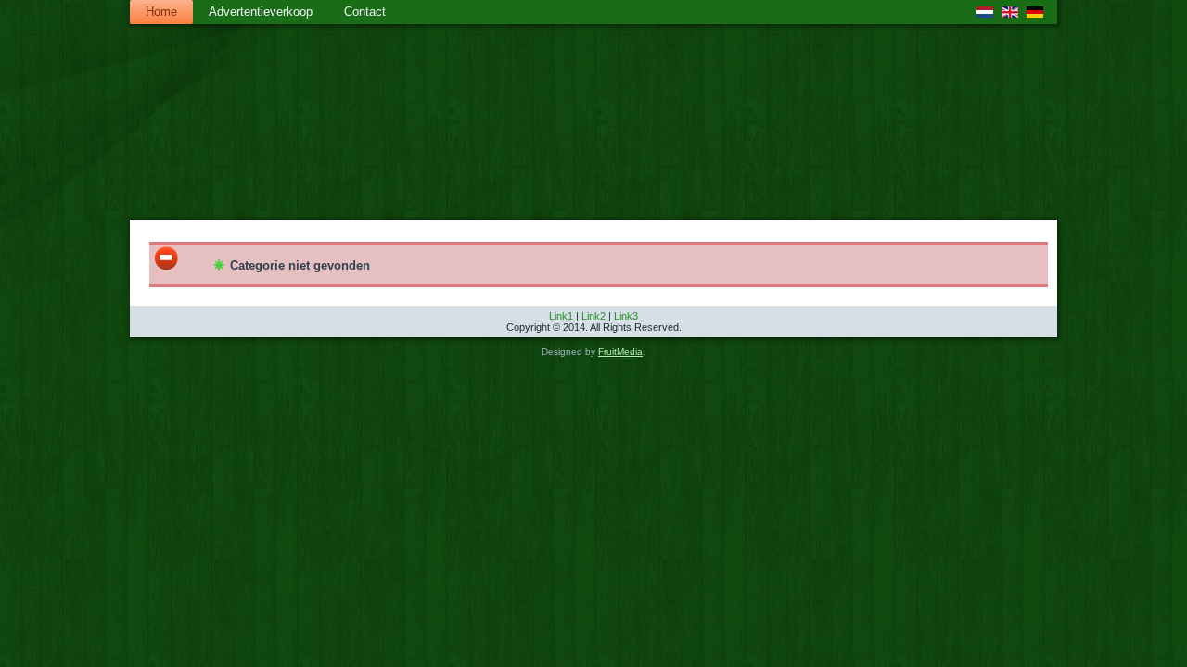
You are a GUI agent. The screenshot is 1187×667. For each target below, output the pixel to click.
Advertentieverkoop (261, 12)
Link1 (561, 315)
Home (161, 12)
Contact (365, 12)
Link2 (593, 315)
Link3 (626, 315)
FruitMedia (620, 351)
